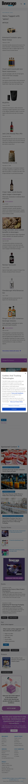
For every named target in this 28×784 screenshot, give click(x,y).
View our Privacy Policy (16, 401)
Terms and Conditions (17, 393)
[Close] (25, 373)
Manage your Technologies (14, 405)
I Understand (14, 409)
